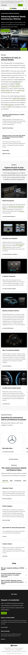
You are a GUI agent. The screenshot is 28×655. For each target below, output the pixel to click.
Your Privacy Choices (17, 648)
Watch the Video (6, 153)
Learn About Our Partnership (8, 451)
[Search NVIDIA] (4, 8)
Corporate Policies (6, 651)
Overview (3, 49)
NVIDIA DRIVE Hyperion (19, 98)
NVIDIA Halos (20, 90)
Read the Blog (5, 150)
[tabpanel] (14, 522)
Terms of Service (10, 649)
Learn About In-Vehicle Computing (9, 288)
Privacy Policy (7, 648)
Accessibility (18, 649)
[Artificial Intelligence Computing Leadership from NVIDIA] (13, 8)
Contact (24, 651)
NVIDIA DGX (17, 82)
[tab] (5, 480)
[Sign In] (26, 8)
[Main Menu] (1, 9)
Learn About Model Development (8, 216)
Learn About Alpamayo (6, 366)
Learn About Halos (6, 403)
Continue (20, 5)
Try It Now (4, 536)
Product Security (16, 651)
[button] (24, 9)
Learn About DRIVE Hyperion (8, 328)
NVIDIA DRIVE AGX (6, 90)
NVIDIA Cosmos (15, 86)
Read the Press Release (7, 128)
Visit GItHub (4, 556)
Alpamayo (22, 211)
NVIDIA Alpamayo (9, 104)
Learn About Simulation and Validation (9, 254)
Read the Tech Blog (6, 520)
